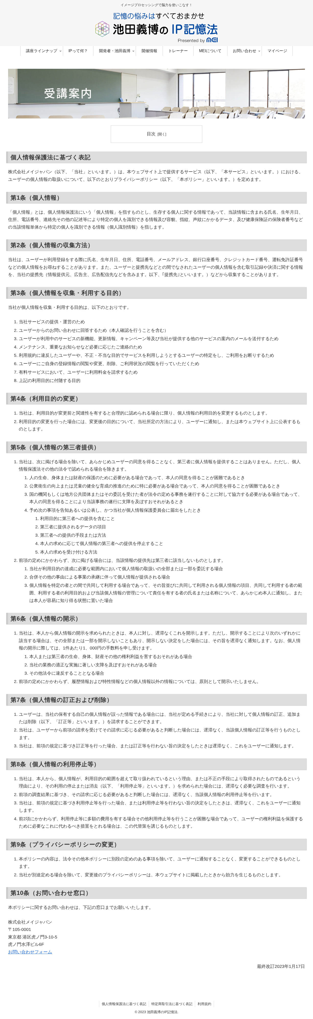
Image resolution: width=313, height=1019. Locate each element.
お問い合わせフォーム (30, 952)
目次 (151, 133)
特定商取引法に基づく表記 (171, 1004)
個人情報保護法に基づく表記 (124, 1004)
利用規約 (204, 1004)
